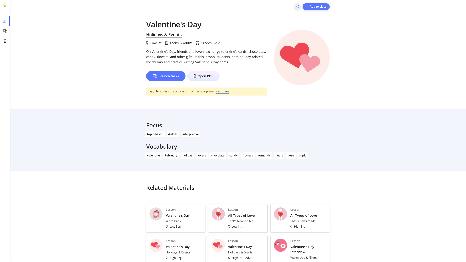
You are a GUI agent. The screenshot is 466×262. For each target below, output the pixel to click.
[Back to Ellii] (5, 5)
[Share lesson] (297, 6)
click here (222, 91)
